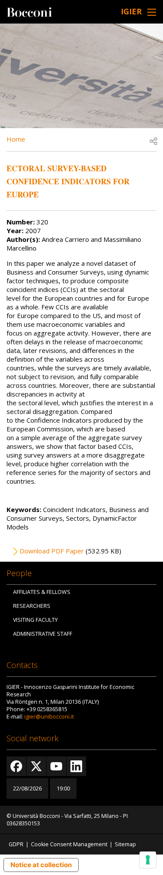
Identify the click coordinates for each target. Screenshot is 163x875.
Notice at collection (41, 865)
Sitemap (125, 844)
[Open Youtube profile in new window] (56, 766)
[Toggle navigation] (151, 12)
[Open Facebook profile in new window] (16, 766)
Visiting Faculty (35, 620)
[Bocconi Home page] (29, 11)
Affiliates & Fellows (41, 592)
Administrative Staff (42, 634)
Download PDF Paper (52, 550)
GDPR (16, 844)
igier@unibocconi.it (49, 716)
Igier (131, 11)
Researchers (31, 606)
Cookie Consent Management (69, 844)
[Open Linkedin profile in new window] (76, 766)
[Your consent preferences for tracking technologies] (148, 859)
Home (16, 139)
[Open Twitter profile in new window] (36, 766)
